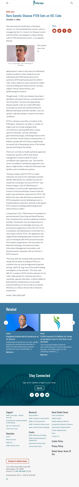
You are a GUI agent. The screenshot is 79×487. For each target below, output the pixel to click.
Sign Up (39, 388)
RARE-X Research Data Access (39, 424)
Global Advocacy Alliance (60, 421)
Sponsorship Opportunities (61, 427)
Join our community (13, 426)
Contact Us (55, 436)
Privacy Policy (57, 446)
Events (31, 432)
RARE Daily (10, 11)
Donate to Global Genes (17, 461)
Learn (8, 437)
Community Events (35, 446)
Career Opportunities (59, 430)
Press (53, 433)
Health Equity (56, 418)
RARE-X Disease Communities (39, 418)
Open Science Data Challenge (39, 427)
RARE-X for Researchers (37, 421)
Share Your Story (12, 429)
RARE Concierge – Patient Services (14, 416)
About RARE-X (33, 415)
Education (10, 433)
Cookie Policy (57, 441)
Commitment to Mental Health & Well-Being (16, 422)
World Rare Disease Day (37, 443)
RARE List (9, 443)
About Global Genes (60, 412)
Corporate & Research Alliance (62, 424)
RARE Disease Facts (12, 445)
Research (33, 412)
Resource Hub (11, 440)
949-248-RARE (20, 471)
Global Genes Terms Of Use (61, 453)
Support (9, 412)
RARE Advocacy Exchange (37, 435)
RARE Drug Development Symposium (37, 439)
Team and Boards (58, 415)
